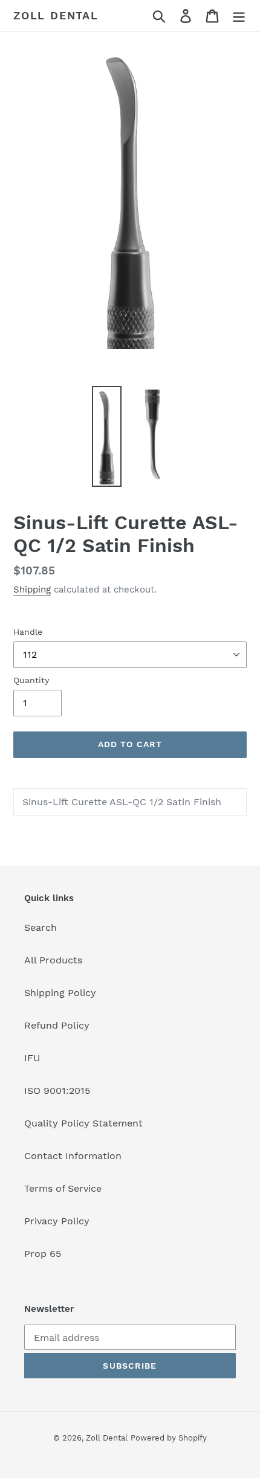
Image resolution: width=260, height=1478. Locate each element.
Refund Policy (56, 1025)
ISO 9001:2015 (57, 1090)
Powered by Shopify (169, 1437)
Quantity (31, 680)
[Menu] (239, 16)
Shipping (32, 589)
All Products (53, 960)
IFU (32, 1058)
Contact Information (73, 1156)
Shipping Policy (60, 992)
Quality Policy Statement (83, 1123)
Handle (27, 632)
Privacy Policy (56, 1221)
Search (40, 927)
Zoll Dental (56, 15)
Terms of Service (63, 1188)
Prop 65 (42, 1253)
